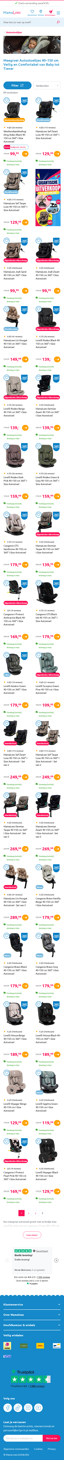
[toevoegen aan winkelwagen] (25, 154)
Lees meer (32, 1235)
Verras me (51, 1438)
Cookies (38, 1448)
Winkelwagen (50, 12)
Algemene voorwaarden (16, 1448)
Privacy (52, 1448)
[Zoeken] (58, 22)
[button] (55, 47)
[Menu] (58, 12)
